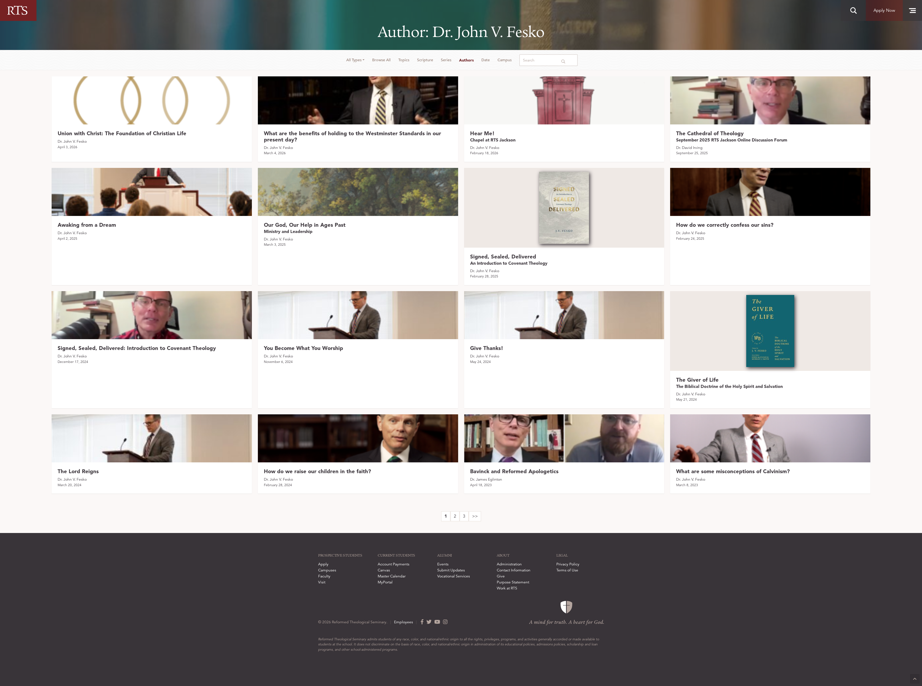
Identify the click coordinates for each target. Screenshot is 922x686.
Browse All (381, 60)
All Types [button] (354, 60)
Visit (321, 582)
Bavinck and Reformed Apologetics (514, 471)
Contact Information (513, 570)
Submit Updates (451, 570)
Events (443, 564)
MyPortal (385, 582)
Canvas (384, 570)
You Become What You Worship (303, 348)
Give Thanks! (486, 348)
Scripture (425, 60)
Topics (403, 60)
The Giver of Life (729, 382)
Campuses (327, 570)
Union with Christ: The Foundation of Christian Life (122, 133)
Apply (323, 564)
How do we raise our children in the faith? (317, 471)
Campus (504, 60)
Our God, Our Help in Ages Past (305, 227)
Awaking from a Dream (87, 224)
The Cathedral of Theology (731, 136)
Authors (466, 60)
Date (485, 60)
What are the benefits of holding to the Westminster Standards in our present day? (352, 136)
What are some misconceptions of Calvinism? (733, 471)
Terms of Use (567, 570)
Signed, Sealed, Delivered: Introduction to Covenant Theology (137, 348)
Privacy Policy (567, 564)
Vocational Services (453, 576)
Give (501, 576)
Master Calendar (392, 576)
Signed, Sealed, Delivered (508, 259)
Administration (509, 564)
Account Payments (393, 564)
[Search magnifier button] (853, 10)
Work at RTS (507, 588)
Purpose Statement (513, 582)
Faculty (324, 576)
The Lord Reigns (78, 471)
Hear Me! (493, 136)
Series (446, 60)
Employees (403, 622)
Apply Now (884, 10)
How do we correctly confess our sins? (724, 224)
